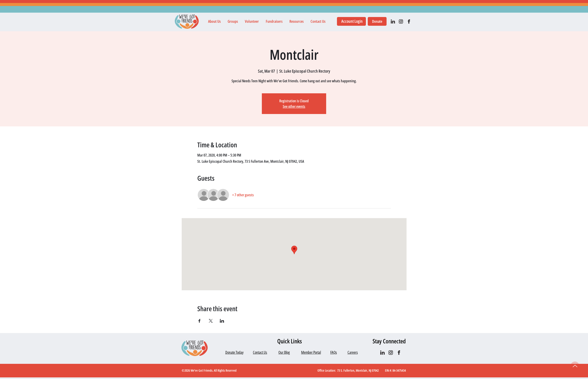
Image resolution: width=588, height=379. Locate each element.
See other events (294, 106)
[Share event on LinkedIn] (222, 321)
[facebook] (409, 21)
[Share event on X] (211, 321)
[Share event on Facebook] (199, 321)
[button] (214, 21)
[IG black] (401, 21)
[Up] (575, 366)
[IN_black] (393, 21)
